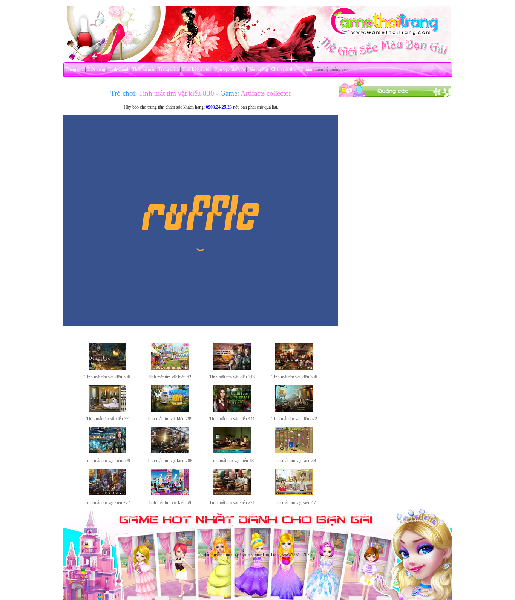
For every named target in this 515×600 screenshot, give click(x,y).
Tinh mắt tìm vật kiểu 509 (107, 460)
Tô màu (305, 69)
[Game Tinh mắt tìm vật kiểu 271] (232, 493)
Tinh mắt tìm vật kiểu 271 (232, 502)
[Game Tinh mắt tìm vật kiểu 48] (232, 452)
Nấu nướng (258, 69)
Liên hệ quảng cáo (331, 69)
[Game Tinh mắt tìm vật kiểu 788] (170, 452)
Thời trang (96, 69)
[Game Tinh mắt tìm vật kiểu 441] (232, 410)
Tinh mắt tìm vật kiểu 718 (232, 377)
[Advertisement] (395, 210)
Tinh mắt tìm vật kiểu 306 (294, 377)
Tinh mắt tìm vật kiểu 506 (107, 377)
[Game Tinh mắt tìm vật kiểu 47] (294, 493)
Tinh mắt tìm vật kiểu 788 (169, 460)
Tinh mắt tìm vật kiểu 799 (169, 418)
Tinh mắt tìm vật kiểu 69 (169, 502)
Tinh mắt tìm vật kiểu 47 (294, 502)
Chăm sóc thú (283, 69)
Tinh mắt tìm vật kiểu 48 (232, 460)
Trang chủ (75, 69)
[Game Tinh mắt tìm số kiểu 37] (107, 410)
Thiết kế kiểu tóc (196, 69)
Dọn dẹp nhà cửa (229, 69)
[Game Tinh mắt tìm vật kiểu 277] (107, 493)
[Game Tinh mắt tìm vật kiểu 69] (170, 493)
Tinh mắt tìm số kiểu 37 (107, 418)
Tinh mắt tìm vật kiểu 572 (294, 418)
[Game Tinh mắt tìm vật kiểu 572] (294, 410)
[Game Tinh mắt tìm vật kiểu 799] (170, 410)
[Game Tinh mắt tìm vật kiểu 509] (107, 452)
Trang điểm (168, 69)
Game (245, 554)
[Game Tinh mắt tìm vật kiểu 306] (294, 368)
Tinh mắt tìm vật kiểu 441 (232, 418)
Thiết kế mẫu (143, 69)
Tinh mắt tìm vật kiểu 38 (294, 460)
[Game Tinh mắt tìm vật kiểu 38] (294, 452)
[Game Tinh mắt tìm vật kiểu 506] (107, 368)
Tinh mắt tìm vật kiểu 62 (169, 377)
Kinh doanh (118, 69)
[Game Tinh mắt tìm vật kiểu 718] (232, 368)
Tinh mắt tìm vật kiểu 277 (107, 502)
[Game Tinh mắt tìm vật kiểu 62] (170, 368)
